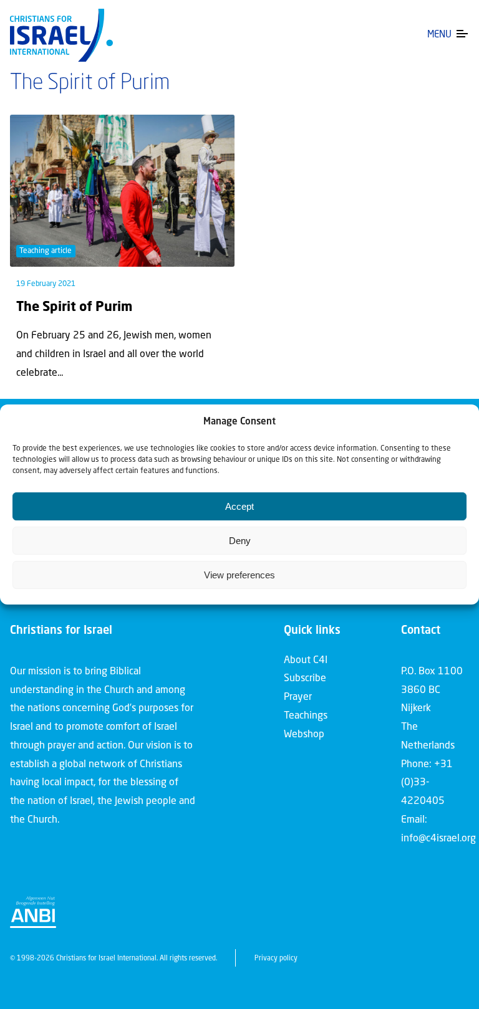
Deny (240, 540)
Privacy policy (276, 958)
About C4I (305, 661)
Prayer (298, 697)
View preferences (239, 575)
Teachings (305, 716)
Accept (239, 506)
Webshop (304, 735)
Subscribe (305, 679)
